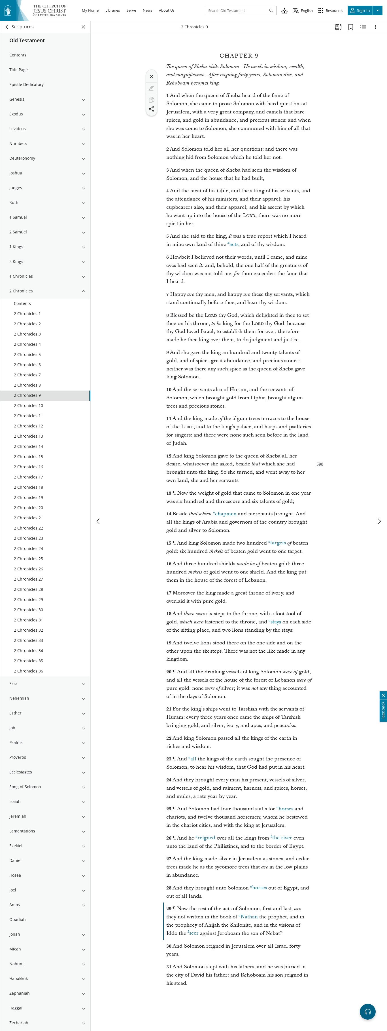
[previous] (98, 521)
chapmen (226, 513)
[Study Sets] (338, 27)
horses (285, 808)
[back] (7, 26)
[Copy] (151, 99)
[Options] (375, 27)
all (193, 758)
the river (282, 838)
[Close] (151, 76)
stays (276, 621)
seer (194, 933)
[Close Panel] (83, 26)
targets (278, 543)
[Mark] (151, 88)
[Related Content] (363, 27)
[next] (379, 521)
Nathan (249, 916)
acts (233, 244)
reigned (206, 838)
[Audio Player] (368, 1012)
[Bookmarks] (350, 27)
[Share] (151, 108)
